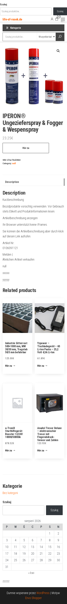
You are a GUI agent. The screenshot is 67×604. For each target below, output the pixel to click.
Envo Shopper (33, 598)
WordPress (42, 593)
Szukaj (3, 4)
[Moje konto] (52, 18)
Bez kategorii (10, 493)
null (14, 163)
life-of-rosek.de (12, 19)
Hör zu (26, 148)
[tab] (33, 182)
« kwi (31, 573)
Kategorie (15, 27)
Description (12, 182)
